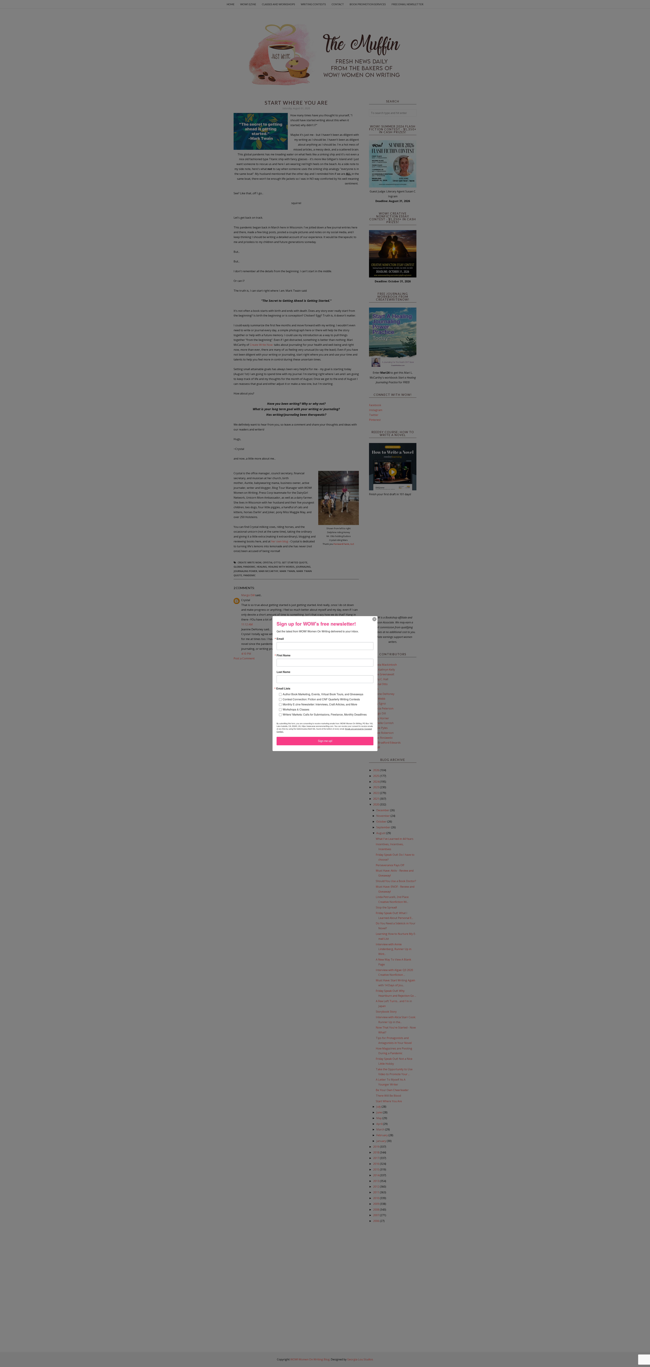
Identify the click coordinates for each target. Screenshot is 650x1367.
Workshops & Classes (296, 709)
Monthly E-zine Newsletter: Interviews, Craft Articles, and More (320, 704)
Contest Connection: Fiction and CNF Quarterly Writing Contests (321, 699)
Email (280, 638)
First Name (283, 655)
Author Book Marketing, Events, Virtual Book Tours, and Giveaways (323, 694)
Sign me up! (325, 741)
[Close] (374, 619)
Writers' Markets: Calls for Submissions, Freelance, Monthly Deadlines (325, 714)
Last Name (283, 672)
